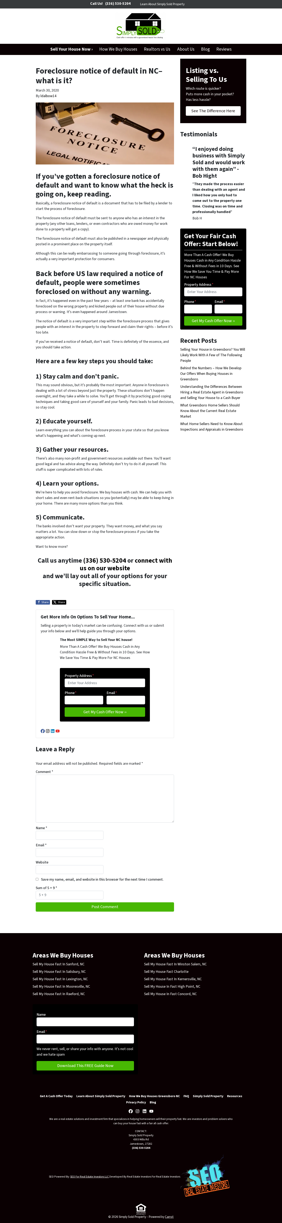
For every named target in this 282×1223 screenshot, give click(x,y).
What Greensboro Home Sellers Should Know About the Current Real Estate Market (210, 411)
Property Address (79, 675)
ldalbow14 (48, 96)
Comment (44, 771)
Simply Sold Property (208, 1096)
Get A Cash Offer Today (56, 1096)
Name (41, 828)
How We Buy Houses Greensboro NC (154, 1096)
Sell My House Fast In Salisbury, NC (59, 971)
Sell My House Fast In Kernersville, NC (173, 979)
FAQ (186, 1096)
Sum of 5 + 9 (46, 888)
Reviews (224, 49)
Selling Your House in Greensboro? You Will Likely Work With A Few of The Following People (212, 355)
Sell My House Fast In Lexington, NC (60, 979)
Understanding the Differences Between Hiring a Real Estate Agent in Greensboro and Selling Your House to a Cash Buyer (211, 392)
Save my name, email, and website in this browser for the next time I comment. (102, 879)
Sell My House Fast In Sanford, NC (58, 964)
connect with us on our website (126, 564)
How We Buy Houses (118, 49)
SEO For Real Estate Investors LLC (89, 1177)
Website (42, 862)
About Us (185, 49)
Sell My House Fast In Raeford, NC (59, 994)
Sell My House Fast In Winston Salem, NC (175, 964)
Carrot (169, 1217)
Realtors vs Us (157, 49)
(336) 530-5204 (104, 560)
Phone (71, 692)
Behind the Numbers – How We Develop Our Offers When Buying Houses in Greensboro (210, 374)
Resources (234, 1096)
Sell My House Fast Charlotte (166, 971)
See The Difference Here (213, 111)
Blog (205, 49)
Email (112, 692)
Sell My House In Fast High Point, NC (172, 986)
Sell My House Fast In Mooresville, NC (61, 986)
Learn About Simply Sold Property (162, 4)
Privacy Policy (136, 1102)
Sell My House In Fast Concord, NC (170, 994)
